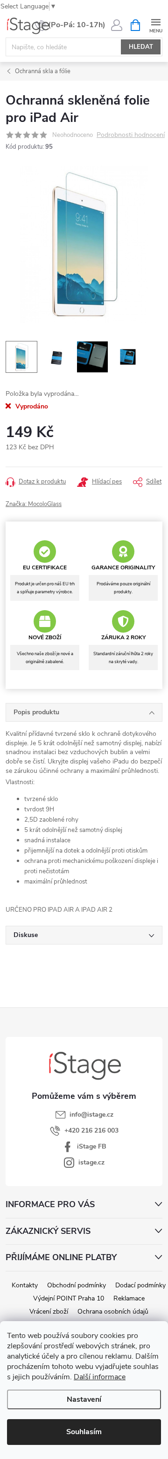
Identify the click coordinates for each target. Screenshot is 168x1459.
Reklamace (129, 1298)
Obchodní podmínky (76, 1285)
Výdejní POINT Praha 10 (68, 1298)
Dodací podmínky (140, 1285)
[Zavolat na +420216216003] (70, 25)
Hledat (141, 47)
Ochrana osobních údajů (112, 1311)
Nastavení (84, 1399)
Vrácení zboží (48, 1311)
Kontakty (25, 1285)
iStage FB (91, 1146)
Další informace (100, 1377)
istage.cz (91, 1162)
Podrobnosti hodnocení (131, 135)
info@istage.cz (91, 1114)
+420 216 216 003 (91, 1130)
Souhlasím (84, 1432)
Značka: (34, 504)
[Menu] (155, 24)
